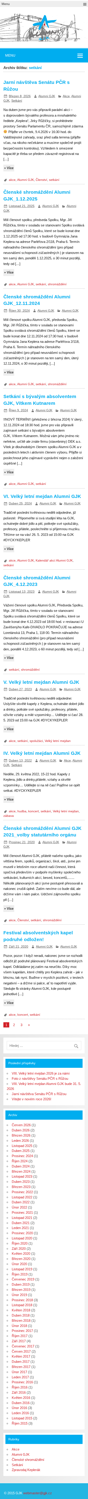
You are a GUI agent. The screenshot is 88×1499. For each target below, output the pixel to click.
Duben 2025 (21, 1151)
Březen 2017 (21, 1367)
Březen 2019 (21, 1290)
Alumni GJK (46, 96)
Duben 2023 (21, 1182)
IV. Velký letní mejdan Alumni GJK (42, 753)
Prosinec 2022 (22, 1192)
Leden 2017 (20, 1377)
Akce (66, 96)
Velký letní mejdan (58, 741)
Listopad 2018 (22, 1305)
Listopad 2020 (22, 1238)
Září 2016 (19, 1392)
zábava (8, 815)
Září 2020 (19, 1248)
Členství (41, 180)
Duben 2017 (21, 1361)
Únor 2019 (19, 1295)
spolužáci (36, 741)
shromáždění (57, 284)
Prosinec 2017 (22, 1331)
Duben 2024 (21, 1166)
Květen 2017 (21, 1356)
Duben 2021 (21, 1223)
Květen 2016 (21, 1398)
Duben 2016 (21, 1403)
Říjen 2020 (20, 1243)
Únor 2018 (19, 1326)
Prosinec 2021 (22, 1212)
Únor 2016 (19, 1408)
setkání (54, 180)
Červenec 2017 (23, 1346)
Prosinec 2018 (22, 1300)
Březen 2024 (21, 1171)
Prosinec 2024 (22, 1156)
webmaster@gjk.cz (37, 1493)
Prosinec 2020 (22, 1233)
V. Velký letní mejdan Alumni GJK (41, 682)
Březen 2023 (21, 1187)
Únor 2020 (19, 1264)
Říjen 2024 (20, 1161)
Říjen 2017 (20, 1336)
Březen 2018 (21, 1320)
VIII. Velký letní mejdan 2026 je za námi (40, 1073)
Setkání (16, 100)
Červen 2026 (21, 1125)
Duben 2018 (21, 1315)
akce (12, 180)
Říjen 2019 (20, 1274)
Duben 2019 (21, 1284)
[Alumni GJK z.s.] (44, 39)
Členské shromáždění (28, 1460)
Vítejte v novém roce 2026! (31, 1099)
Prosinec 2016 (22, 1382)
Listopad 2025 (22, 1146)
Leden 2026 (20, 1140)
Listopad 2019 (22, 1269)
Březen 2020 (21, 1259)
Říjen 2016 (20, 1387)
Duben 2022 (21, 1202)
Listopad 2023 (22, 1176)
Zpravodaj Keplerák (26, 1470)
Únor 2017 (19, 1372)
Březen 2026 (21, 1135)
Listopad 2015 (22, 1418)
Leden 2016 (20, 1413)
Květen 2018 (21, 1310)
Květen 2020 (21, 1253)
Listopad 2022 (22, 1197)
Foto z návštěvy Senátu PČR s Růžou (40, 1078)
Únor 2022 (19, 1207)
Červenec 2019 (23, 1279)
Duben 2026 (21, 1130)
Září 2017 (19, 1341)
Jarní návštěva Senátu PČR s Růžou (39, 1094)
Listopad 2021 (22, 1218)
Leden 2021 (20, 1228)
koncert (33, 811)
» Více (9, 168)
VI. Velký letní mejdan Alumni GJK (42, 496)
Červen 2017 (21, 1351)
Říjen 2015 (20, 1423)
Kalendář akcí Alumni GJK (54, 560)
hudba (21, 811)
